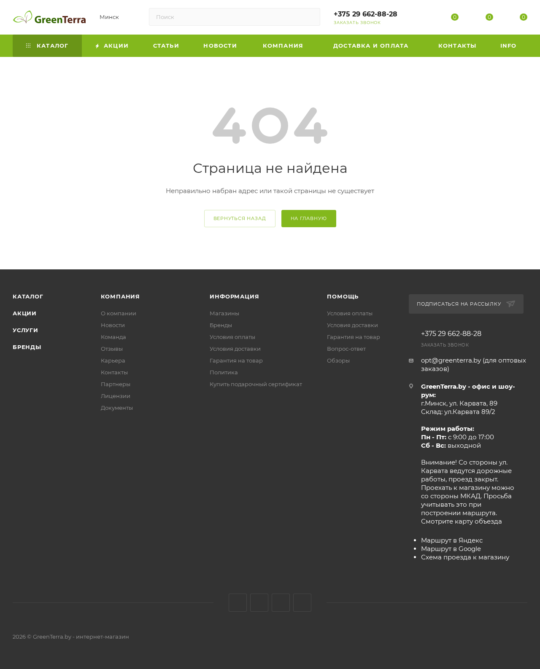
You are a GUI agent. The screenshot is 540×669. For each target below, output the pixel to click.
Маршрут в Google (451, 549)
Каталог (28, 296)
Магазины (224, 313)
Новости (113, 325)
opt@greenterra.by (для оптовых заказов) (473, 364)
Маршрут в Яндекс (452, 540)
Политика (224, 372)
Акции (25, 313)
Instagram (259, 603)
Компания (120, 296)
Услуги (25, 330)
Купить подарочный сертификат (256, 384)
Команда (113, 336)
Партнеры (115, 384)
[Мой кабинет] (420, 18)
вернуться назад (239, 218)
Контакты (114, 372)
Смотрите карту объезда (461, 521)
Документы (117, 407)
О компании (118, 313)
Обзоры (338, 360)
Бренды (27, 347)
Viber (302, 603)
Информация (234, 296)
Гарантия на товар (236, 360)
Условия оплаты (232, 336)
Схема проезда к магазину (465, 557)
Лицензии (115, 395)
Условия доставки (235, 348)
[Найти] (310, 17)
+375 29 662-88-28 (365, 14)
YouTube (281, 603)
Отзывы (112, 348)
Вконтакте (238, 603)
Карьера (113, 360)
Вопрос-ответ (346, 348)
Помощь (343, 296)
